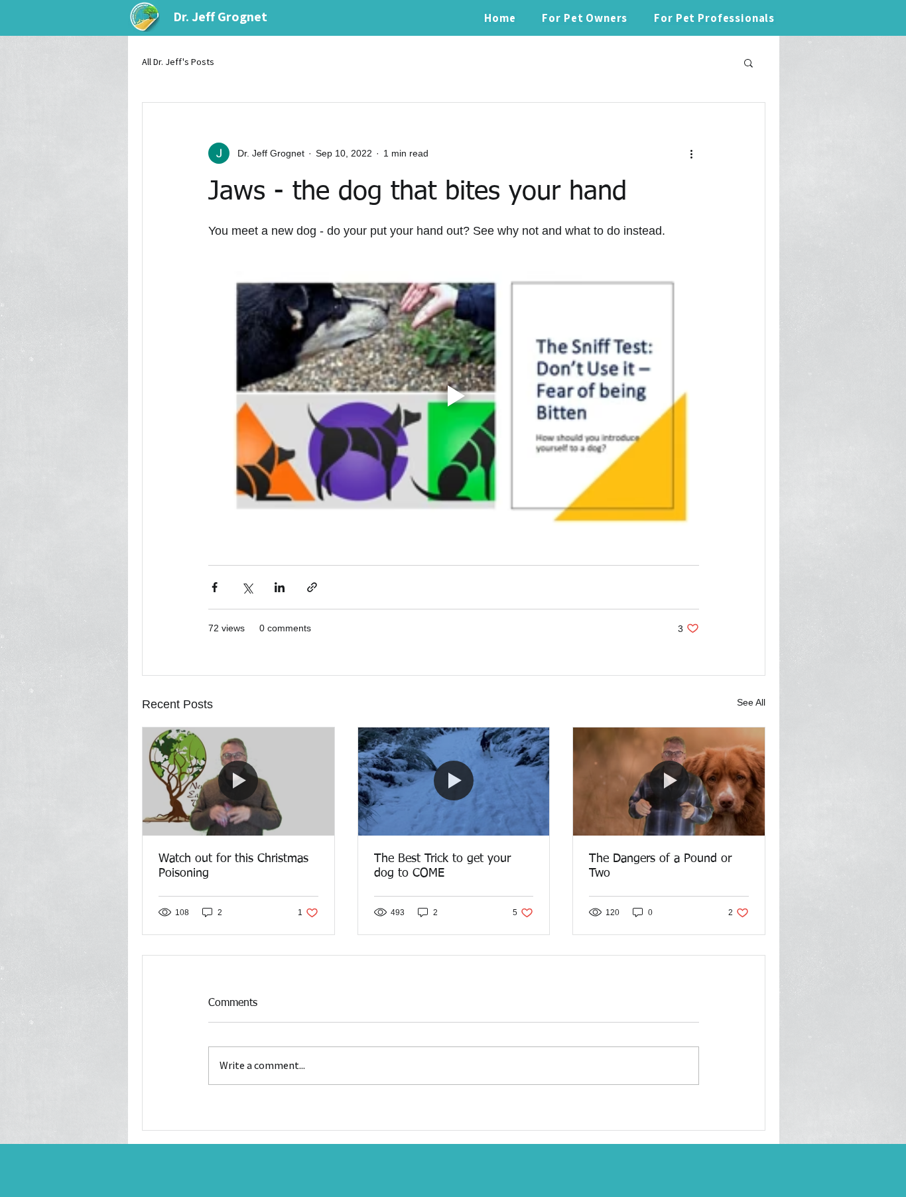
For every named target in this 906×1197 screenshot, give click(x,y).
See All (751, 702)
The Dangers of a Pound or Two (660, 866)
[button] (748, 62)
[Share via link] (312, 587)
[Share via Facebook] (214, 587)
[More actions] (691, 153)
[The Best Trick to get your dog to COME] (454, 781)
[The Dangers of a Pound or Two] (669, 781)
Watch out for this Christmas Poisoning (233, 866)
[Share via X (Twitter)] (247, 587)
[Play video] (453, 396)
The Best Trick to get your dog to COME (442, 866)
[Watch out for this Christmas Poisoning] (238, 781)
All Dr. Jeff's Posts (178, 62)
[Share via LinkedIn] (279, 587)
